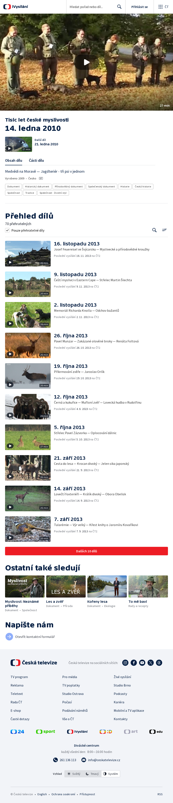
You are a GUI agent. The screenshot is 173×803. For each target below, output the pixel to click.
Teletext (17, 694)
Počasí (67, 702)
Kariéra (119, 702)
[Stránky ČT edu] (155, 732)
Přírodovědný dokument (69, 186)
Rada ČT (16, 702)
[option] (74, 774)
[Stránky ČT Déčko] (106, 732)
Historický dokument (37, 186)
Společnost (13, 192)
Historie (124, 186)
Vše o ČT (68, 719)
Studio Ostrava (73, 694)
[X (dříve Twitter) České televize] (150, 662)
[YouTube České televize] (142, 662)
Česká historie (143, 186)
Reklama (17, 685)
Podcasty (120, 694)
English (42, 794)
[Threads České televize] (159, 662)
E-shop (16, 710)
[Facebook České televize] (133, 662)
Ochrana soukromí (63, 794)
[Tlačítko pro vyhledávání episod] (154, 230)
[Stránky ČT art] (131, 732)
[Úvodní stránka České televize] (34, 662)
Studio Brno (122, 685)
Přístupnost (87, 794)
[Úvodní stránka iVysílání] (19, 6)
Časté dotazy (20, 719)
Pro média (69, 677)
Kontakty (120, 719)
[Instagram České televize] (125, 662)
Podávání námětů (75, 710)
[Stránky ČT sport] (45, 732)
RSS (160, 794)
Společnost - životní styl (53, 192)
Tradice (29, 192)
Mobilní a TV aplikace (129, 710)
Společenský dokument (101, 186)
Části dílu (36, 160)
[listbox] (92, 773)
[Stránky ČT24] (17, 732)
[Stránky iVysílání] (77, 732)
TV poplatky (71, 685)
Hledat (119, 7)
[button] (86, 62)
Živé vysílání (122, 677)
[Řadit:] (164, 229)
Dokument (13, 186)
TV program (19, 677)
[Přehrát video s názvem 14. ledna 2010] (86, 62)
